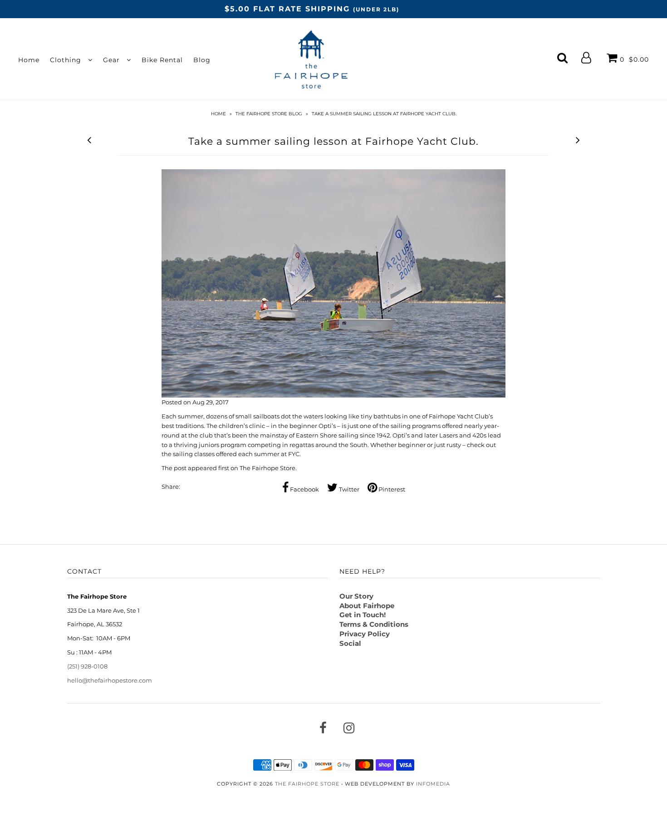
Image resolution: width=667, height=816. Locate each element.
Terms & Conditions (373, 624)
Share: (171, 486)
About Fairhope (366, 605)
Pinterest (391, 489)
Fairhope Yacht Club (459, 416)
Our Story (356, 596)
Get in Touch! (362, 614)
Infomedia (433, 784)
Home (28, 60)
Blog (202, 60)
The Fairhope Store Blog (268, 114)
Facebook (304, 489)
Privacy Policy (364, 633)
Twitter (348, 489)
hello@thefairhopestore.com (109, 680)
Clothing (66, 60)
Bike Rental (162, 60)
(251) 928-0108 (87, 666)
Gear (112, 60)
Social (350, 643)
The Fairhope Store (267, 468)
